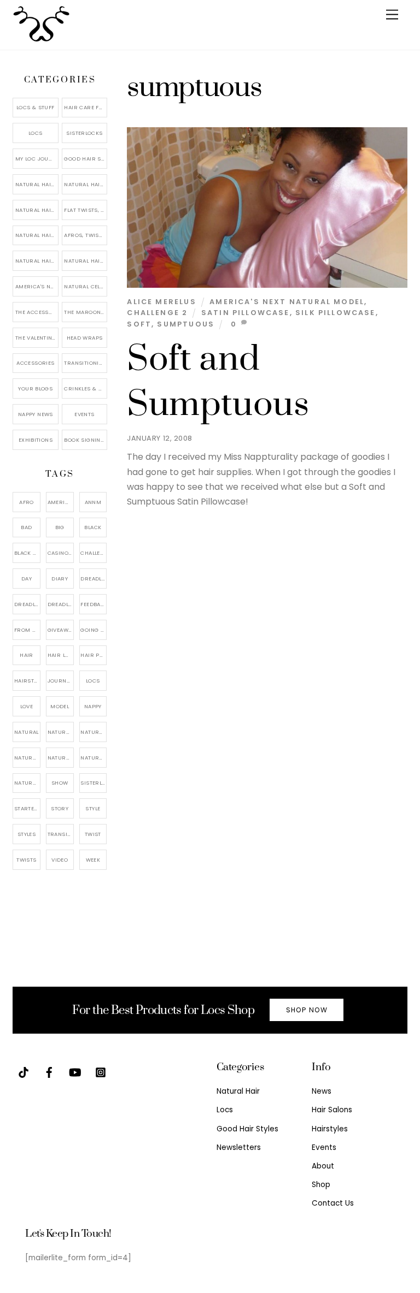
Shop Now (307, 1010)
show (59, 782)
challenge (93, 552)
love (26, 706)
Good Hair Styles (85, 158)
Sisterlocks (84, 133)
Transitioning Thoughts (85, 362)
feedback (93, 604)
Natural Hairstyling (27, 782)
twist (93, 834)
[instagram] (101, 1071)
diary (59, 578)
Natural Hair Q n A (37, 209)
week (93, 859)
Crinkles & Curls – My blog (85, 388)
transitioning (61, 834)
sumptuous (185, 324)
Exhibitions (35, 439)
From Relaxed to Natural (27, 629)
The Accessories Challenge (37, 312)
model (59, 706)
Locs (35, 133)
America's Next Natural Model (286, 301)
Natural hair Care (93, 732)
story (59, 808)
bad (26, 527)
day (26, 578)
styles (27, 834)
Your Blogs (35, 388)
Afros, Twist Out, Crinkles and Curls (85, 235)
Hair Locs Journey (61, 655)
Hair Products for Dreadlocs (93, 655)
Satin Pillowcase (245, 312)
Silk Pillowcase (335, 312)
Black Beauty (27, 552)
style (92, 808)
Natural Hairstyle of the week (37, 235)
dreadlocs (61, 604)
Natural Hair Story (61, 757)
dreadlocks (93, 578)
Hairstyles (330, 1129)
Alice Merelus (161, 301)
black (92, 527)
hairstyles (27, 680)
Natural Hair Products (27, 757)
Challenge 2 (157, 312)
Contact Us (333, 1203)
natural (26, 732)
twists (26, 859)
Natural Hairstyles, (93, 757)
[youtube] (75, 1071)
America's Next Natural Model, (61, 502)
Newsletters (239, 1147)
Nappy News (35, 414)
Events (84, 414)
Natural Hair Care (85, 184)
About (323, 1166)
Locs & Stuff (35, 107)
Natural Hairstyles (37, 184)
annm (93, 502)
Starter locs (27, 808)
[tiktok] (23, 1071)
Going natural (93, 629)
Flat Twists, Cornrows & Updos (85, 209)
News (321, 1091)
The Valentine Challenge (37, 337)
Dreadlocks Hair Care (27, 604)
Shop (321, 1184)
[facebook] (49, 1071)
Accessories (35, 362)
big (60, 527)
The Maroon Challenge (85, 312)
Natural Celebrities (85, 286)
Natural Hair (61, 732)
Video (59, 859)
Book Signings (85, 439)
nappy (93, 706)
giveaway (61, 629)
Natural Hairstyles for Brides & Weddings (85, 260)
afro (26, 502)
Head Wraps (85, 337)
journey (60, 680)
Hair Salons (332, 1110)
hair (26, 655)
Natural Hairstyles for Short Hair (37, 260)
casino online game (61, 552)
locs (93, 680)
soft (139, 324)
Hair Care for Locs (85, 107)
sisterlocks (93, 782)
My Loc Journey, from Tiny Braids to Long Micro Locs (37, 158)
